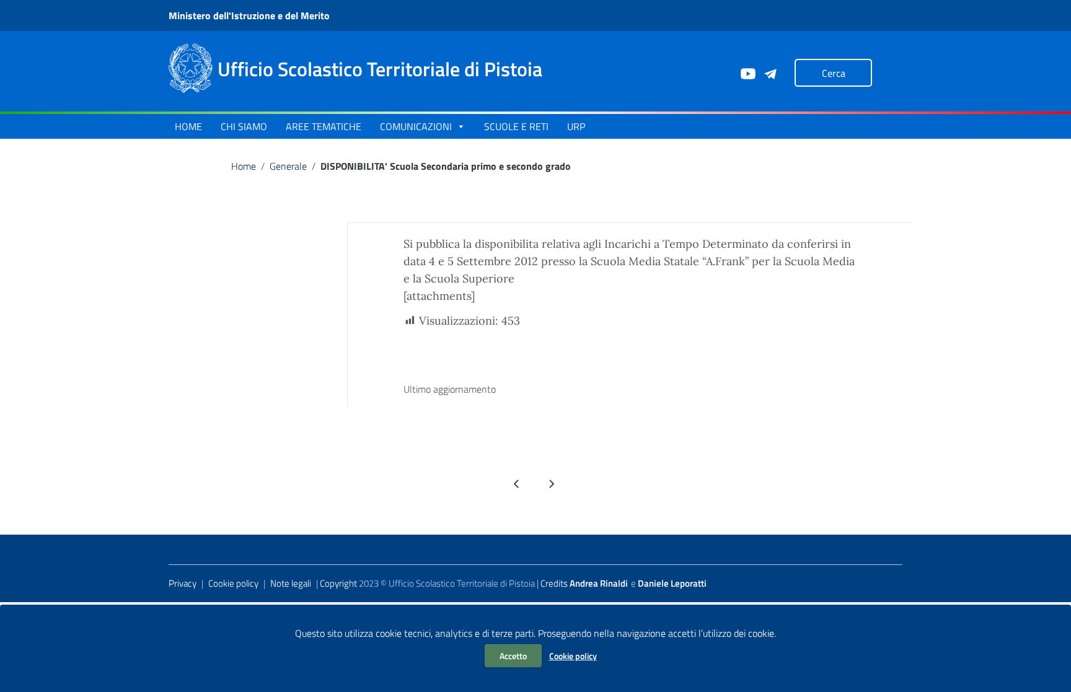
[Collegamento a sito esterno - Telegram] (769, 72)
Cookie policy (573, 655)
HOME (188, 126)
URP (576, 126)
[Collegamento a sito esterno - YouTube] (747, 72)
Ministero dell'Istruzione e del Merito (249, 15)
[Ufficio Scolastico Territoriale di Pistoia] (191, 67)
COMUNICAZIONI (416, 126)
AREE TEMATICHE (323, 126)
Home (243, 166)
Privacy (182, 583)
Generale (288, 166)
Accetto (513, 655)
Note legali (290, 583)
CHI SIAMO (244, 126)
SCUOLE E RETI (516, 126)
